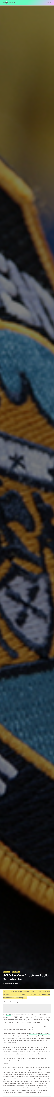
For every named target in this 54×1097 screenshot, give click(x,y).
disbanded (25, 1090)
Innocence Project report (11, 1072)
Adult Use (6, 971)
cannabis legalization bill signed (39, 1034)
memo (8, 1014)
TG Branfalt (8, 983)
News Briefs (15, 971)
